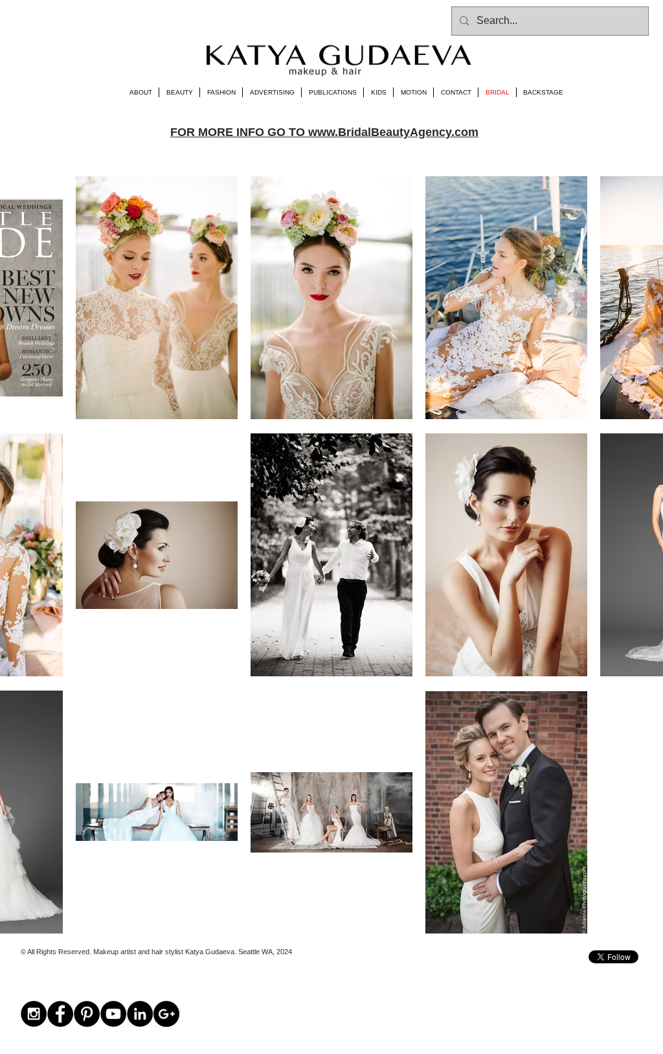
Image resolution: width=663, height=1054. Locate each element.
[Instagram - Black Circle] (34, 1014)
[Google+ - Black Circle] (166, 1014)
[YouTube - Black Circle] (113, 1014)
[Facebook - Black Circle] (60, 1014)
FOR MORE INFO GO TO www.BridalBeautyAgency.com (324, 132)
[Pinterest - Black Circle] (87, 1014)
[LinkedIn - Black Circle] (140, 1014)
